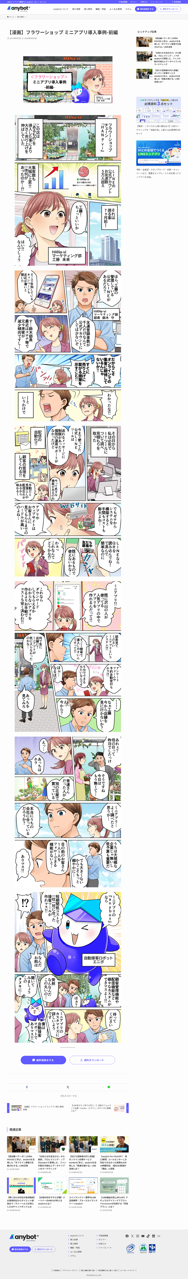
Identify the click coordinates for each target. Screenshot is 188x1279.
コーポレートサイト (127, 1270)
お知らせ (143, 2)
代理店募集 (123, 2)
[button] (27, 1087)
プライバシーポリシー (70, 1270)
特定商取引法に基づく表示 (108, 1270)
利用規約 (56, 1270)
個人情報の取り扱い (88, 1270)
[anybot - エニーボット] (18, 9)
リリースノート (156, 2)
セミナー (133, 2)
